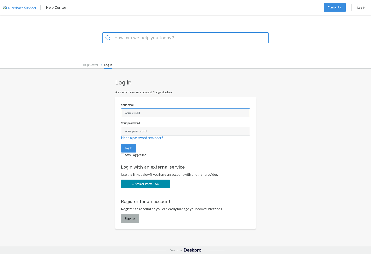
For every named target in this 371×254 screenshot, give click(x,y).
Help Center (90, 64)
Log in (361, 7)
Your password (130, 123)
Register (130, 218)
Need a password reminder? (142, 138)
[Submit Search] (109, 37)
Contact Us (335, 7)
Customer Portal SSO (145, 184)
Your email (127, 105)
